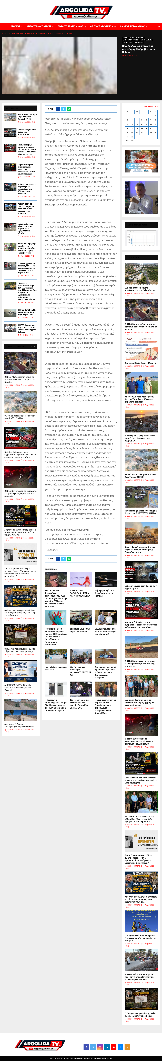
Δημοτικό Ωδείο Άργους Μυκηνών (141, 363)
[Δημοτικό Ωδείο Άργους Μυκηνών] (141, 349)
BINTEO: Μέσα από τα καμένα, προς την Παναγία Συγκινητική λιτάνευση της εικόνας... (139, 977)
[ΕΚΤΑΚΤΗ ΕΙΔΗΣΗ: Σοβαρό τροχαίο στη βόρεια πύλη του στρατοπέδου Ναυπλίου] (10, 207)
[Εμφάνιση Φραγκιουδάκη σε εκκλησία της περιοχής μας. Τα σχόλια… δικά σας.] (141, 686)
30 (127, 137)
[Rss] (127, 1047)
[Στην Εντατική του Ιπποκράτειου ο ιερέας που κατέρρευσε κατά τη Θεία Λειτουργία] (10, 167)
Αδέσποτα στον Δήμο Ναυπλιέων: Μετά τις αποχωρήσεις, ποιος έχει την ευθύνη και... (20, 612)
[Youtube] (113, 1047)
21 (150, 128)
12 (142, 124)
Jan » (132, 141)
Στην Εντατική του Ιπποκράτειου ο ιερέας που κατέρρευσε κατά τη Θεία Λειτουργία (26, 169)
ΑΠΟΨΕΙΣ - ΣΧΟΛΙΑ (128, 37)
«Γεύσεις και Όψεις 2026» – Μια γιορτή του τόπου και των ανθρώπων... (140, 438)
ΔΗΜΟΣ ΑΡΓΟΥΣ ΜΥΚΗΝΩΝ (131, 40)
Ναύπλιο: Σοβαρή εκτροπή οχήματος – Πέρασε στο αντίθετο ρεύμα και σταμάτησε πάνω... (20, 454)
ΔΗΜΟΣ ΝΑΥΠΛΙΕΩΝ (83, 2)
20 (146, 128)
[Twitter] (93, 1047)
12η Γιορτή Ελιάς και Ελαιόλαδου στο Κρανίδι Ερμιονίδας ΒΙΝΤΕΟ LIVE (79, 704)
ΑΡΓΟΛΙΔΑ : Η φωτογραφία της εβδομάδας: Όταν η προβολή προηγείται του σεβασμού (139, 819)
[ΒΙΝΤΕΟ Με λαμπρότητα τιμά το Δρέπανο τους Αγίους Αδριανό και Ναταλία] (20, 363)
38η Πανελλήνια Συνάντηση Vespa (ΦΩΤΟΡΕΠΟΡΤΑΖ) (80, 671)
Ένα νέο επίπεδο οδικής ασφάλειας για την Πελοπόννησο (140, 289)
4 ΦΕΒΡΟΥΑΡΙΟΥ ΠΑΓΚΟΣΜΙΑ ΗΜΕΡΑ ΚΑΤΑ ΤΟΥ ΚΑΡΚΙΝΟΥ (80, 593)
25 (137, 133)
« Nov (127, 141)
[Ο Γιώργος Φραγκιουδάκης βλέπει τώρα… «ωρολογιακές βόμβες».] (20, 635)
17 (132, 128)
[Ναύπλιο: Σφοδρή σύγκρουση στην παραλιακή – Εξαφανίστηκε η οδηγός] (10, 227)
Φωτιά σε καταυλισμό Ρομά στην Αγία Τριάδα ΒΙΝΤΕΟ (27, 117)
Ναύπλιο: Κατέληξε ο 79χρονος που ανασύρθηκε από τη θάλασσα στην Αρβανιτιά (27, 189)
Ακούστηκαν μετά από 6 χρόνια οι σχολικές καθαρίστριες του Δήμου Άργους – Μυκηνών (105, 672)
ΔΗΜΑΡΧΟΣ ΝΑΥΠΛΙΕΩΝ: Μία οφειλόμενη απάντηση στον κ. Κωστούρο (18, 687)
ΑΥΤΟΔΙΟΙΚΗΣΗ (140, 37)
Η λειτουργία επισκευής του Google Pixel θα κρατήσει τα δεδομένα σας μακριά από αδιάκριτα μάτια (56, 705)
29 (155, 133)
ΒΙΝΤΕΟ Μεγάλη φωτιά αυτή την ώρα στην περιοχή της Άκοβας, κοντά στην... (140, 663)
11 (137, 124)
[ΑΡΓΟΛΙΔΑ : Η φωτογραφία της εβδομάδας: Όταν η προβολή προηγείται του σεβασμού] (141, 802)
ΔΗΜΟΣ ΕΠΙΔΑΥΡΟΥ (131, 2)
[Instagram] (100, 1047)
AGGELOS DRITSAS (13, 385)
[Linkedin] (107, 1047)
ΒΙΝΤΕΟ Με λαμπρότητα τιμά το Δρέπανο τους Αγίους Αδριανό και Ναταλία (20, 379)
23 (127, 133)
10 (132, 124)
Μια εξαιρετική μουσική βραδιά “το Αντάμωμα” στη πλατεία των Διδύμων (140, 938)
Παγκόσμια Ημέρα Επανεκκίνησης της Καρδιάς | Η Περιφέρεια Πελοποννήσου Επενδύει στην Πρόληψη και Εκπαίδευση (56, 637)
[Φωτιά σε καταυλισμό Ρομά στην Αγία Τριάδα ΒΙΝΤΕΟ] (10, 117)
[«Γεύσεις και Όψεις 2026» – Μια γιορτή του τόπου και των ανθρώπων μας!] (141, 421)
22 (155, 128)
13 (146, 124)
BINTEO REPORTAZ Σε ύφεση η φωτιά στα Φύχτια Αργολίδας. (27, 312)
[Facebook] (86, 1047)
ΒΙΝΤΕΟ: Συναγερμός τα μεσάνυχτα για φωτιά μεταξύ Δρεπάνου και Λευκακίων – (20, 493)
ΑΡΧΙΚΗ (71, 2)
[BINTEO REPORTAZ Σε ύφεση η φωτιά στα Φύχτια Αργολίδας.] (10, 313)
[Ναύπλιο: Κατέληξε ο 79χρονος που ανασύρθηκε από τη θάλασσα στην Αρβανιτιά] (10, 187)
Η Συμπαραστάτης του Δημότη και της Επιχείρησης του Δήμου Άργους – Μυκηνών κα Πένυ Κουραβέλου (105, 706)
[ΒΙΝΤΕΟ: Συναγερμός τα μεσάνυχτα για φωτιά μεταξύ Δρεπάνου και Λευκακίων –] (20, 477)
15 (155, 124)
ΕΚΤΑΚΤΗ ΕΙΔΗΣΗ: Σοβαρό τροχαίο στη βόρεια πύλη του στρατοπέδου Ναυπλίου (26, 208)
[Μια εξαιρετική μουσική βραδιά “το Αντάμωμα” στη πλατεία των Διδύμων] (141, 921)
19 (142, 128)
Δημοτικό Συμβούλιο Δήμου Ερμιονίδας (80, 630)
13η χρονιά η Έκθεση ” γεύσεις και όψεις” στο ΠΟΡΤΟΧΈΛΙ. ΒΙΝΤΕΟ (141, 512)
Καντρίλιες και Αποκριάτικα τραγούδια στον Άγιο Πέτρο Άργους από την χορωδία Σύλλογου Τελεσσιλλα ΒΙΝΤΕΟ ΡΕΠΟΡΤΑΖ (56, 598)
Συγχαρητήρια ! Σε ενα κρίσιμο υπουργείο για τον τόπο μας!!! (105, 631)
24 (132, 133)
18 (137, 128)
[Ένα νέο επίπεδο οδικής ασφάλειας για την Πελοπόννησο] (141, 274)
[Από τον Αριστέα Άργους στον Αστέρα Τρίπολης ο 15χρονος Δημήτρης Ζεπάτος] (141, 383)
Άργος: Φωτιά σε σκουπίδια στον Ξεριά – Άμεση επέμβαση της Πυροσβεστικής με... (141, 549)
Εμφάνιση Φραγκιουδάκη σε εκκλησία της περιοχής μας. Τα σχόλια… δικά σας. (139, 702)
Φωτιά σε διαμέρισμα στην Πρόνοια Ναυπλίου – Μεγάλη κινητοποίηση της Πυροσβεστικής (27, 248)
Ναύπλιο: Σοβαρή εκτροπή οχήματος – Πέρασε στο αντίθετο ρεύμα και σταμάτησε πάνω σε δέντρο (27, 149)
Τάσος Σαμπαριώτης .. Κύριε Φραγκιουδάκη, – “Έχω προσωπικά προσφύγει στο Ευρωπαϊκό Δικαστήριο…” (20, 572)
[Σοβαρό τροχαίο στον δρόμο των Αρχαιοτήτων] (10, 132)
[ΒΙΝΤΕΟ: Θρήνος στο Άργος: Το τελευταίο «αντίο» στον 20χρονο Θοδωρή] (10, 328)
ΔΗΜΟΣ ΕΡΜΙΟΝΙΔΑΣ (99, 2)
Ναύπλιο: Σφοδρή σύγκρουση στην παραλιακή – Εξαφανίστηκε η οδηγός (25, 228)
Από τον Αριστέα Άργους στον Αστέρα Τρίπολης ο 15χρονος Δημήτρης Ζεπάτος (139, 399)
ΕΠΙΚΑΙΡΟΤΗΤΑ (127, 42)
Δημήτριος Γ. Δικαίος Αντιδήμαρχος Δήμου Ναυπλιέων (19, 725)
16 (127, 128)
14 (150, 124)
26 (142, 133)
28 (150, 133)
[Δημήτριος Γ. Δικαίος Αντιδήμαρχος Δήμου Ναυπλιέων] (20, 710)
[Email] (120, 1047)
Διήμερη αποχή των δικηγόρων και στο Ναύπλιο (104, 593)
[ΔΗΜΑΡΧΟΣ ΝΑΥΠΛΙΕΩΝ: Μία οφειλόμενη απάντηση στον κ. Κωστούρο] (20, 671)
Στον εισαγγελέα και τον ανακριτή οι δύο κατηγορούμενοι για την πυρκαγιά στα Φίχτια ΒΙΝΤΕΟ (26, 268)
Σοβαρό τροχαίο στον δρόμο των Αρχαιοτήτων (27, 132)
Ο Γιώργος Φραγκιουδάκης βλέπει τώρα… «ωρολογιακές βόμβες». (19, 650)
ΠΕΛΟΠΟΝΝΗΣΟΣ (138, 42)
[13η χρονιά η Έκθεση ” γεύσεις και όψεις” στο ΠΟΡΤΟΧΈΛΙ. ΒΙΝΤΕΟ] (141, 497)
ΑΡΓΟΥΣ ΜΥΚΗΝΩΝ (116, 2)
